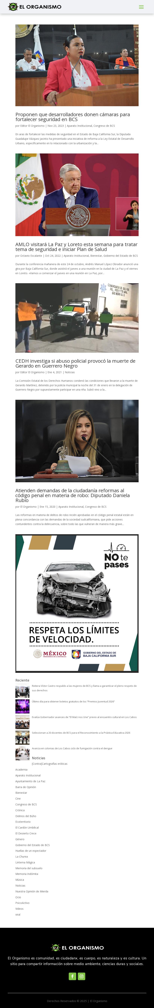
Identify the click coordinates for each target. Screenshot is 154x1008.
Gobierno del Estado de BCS (120, 255)
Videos (19, 908)
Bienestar (96, 255)
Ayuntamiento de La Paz (30, 781)
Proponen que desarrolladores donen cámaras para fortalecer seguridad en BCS (72, 117)
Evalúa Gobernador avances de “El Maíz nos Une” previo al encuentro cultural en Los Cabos (84, 717)
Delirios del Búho (25, 816)
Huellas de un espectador (30, 850)
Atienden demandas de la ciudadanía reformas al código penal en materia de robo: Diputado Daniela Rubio (72, 495)
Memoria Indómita (26, 874)
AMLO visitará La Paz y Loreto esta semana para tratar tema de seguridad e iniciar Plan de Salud (76, 247)
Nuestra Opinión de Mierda (31, 891)
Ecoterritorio (23, 821)
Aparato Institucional (79, 125)
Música (19, 879)
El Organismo (28, 506)
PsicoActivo (22, 903)
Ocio (18, 897)
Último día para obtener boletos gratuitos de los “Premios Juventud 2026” (73, 701)
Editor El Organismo (32, 125)
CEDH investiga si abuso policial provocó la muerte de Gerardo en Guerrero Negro (75, 363)
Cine (18, 798)
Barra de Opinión (25, 787)
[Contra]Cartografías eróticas (49, 763)
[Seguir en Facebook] (72, 976)
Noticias (70, 372)
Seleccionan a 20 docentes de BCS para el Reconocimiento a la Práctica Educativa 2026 (81, 732)
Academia (21, 769)
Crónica (20, 810)
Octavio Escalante (31, 255)
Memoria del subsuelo (28, 868)
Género (19, 839)
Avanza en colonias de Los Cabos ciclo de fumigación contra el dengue (72, 748)
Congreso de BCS (104, 125)
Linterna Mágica (25, 862)
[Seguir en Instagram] (81, 976)
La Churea (21, 856)
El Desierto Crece (25, 833)
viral (17, 914)
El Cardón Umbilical (27, 827)
